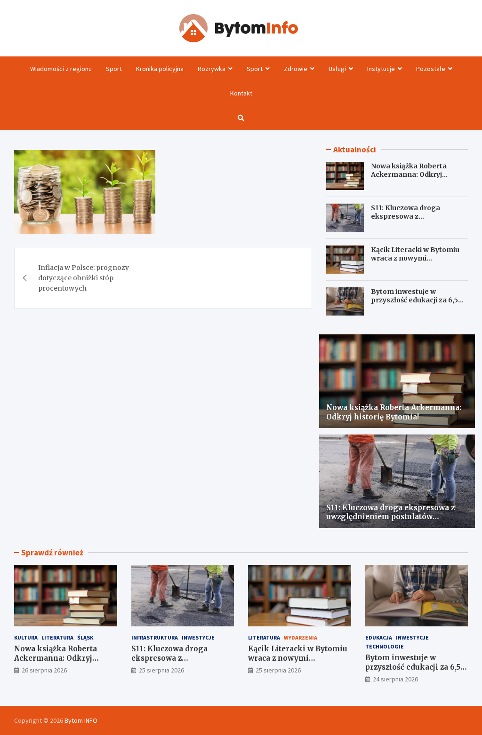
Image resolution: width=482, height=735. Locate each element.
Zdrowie (295, 68)
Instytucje (381, 68)
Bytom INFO (80, 720)
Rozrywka (211, 68)
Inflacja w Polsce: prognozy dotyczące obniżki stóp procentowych (83, 278)
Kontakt (241, 93)
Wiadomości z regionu (61, 68)
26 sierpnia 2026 (44, 670)
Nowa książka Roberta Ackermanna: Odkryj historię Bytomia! (409, 174)
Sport (114, 68)
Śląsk (85, 637)
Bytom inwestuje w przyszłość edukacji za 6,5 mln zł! (414, 300)
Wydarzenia (300, 637)
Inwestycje (198, 637)
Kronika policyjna (160, 68)
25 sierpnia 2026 (161, 670)
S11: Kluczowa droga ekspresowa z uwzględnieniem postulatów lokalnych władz (419, 221)
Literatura (57, 637)
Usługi (337, 68)
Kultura (26, 637)
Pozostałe (430, 68)
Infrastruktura (154, 637)
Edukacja (378, 637)
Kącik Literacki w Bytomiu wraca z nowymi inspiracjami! (415, 258)
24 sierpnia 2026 (395, 679)
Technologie (384, 646)
